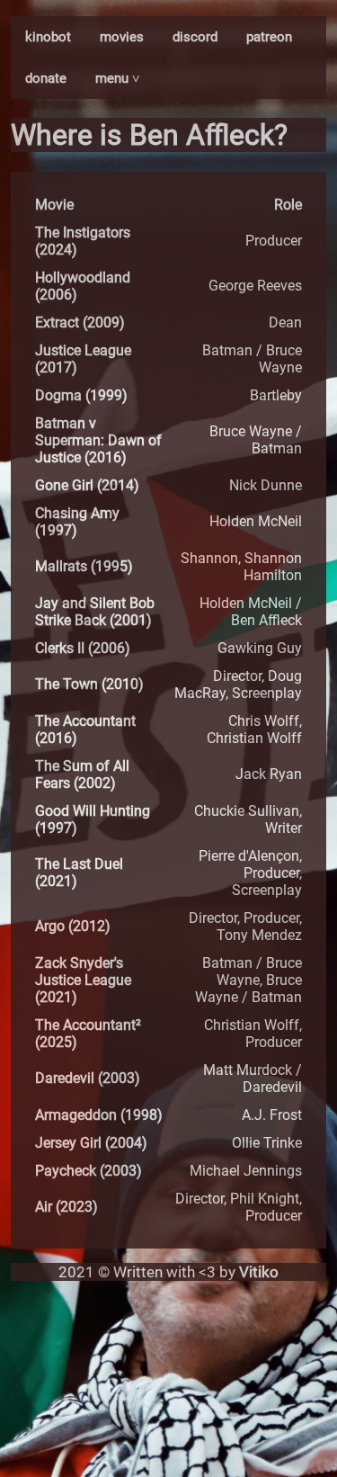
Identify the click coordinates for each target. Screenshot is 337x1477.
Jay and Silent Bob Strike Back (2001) (95, 612)
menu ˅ (117, 78)
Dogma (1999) (81, 395)
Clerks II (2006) (82, 648)
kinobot (48, 37)
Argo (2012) (73, 926)
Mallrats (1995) (84, 566)
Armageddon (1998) (99, 1114)
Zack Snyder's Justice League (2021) (83, 980)
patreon (269, 37)
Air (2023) (66, 1206)
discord (195, 37)
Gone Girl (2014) (87, 485)
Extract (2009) (80, 322)
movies (122, 37)
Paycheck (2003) (88, 1170)
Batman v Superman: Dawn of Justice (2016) (98, 440)
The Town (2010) (89, 684)
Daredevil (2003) (87, 1078)
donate (46, 78)
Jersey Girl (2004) (91, 1142)
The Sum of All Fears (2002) (82, 774)
